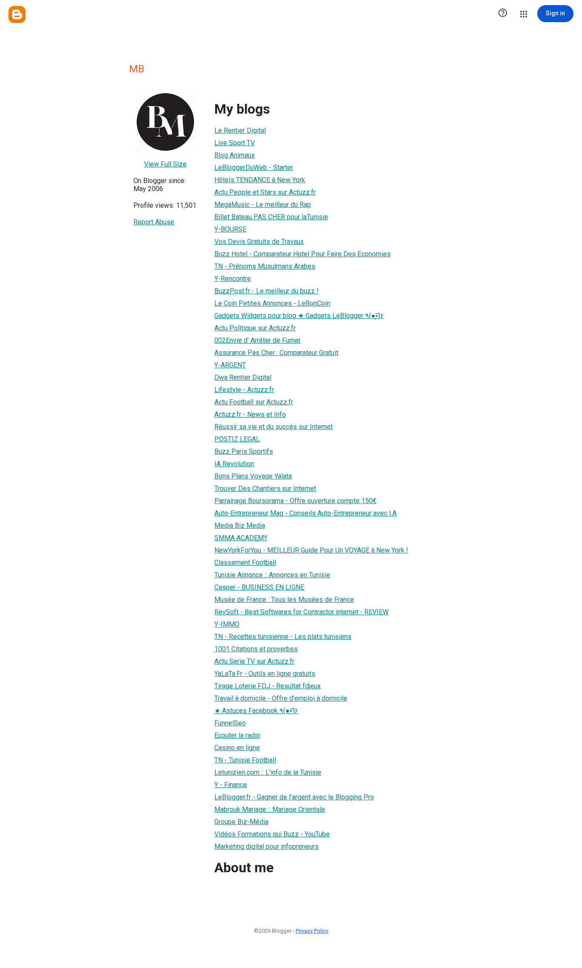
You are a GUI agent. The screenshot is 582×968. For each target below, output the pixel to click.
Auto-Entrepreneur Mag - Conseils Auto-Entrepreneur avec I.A (305, 513)
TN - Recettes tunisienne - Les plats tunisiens (283, 637)
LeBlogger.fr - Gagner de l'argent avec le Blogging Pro (294, 797)
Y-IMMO (226, 624)
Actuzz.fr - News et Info (250, 414)
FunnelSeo (230, 723)
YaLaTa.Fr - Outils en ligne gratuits (264, 674)
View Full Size (165, 164)
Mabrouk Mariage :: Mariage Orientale (269, 809)
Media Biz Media (239, 525)
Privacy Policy (312, 931)
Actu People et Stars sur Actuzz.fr (265, 192)
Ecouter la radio (237, 735)
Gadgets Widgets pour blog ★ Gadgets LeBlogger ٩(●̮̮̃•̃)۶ (299, 316)
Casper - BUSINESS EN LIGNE (259, 587)
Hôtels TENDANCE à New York (259, 180)
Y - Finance (230, 785)
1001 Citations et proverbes (256, 649)
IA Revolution (234, 464)
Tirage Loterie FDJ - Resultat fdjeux (267, 686)
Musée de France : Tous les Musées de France (284, 600)
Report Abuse (153, 222)
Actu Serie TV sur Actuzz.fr (254, 661)
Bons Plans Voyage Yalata (253, 476)
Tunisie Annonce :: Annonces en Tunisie (272, 575)
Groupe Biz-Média (241, 822)
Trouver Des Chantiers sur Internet (265, 488)
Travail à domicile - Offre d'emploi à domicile (280, 698)
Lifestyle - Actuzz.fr (244, 390)
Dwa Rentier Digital (242, 377)
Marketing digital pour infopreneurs (266, 846)
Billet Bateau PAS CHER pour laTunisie (271, 217)
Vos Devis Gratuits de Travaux (259, 242)
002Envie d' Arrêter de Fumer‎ (257, 340)
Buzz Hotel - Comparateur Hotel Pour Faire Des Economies (302, 254)
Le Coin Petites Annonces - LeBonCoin (272, 303)
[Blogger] (17, 14)
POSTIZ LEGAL (237, 439)
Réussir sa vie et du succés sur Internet (273, 427)
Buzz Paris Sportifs (243, 451)
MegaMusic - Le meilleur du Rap (262, 204)
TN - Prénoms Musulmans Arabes (264, 266)
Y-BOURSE (230, 229)
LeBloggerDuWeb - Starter (253, 167)
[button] (503, 13)
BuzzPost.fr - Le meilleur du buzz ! (266, 291)
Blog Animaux (234, 155)
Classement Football (245, 562)
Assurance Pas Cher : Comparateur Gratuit (276, 353)
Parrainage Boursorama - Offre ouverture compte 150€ (295, 501)
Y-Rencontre (232, 279)
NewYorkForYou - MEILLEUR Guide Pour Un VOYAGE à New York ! (311, 550)
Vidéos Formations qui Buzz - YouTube (272, 834)
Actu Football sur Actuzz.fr (253, 402)
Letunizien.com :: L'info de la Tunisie (267, 772)
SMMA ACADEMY (241, 538)
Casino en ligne (237, 748)
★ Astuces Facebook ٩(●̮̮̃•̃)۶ (256, 711)
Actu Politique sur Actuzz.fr (255, 328)
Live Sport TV (234, 143)
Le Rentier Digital (240, 130)
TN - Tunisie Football (245, 760)
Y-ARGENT (230, 365)
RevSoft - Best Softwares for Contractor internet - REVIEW (301, 612)
